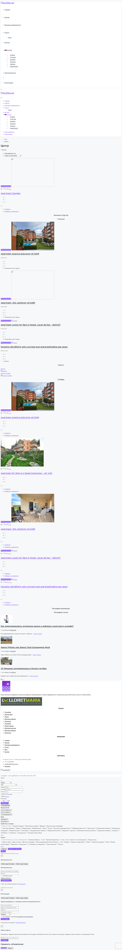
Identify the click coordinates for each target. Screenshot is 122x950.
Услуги (7, 32)
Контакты (7, 766)
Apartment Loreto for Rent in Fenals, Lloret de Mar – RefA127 (31, 325)
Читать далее (37, 634)
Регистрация (9, 83)
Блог (10, 37)
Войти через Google (22, 864)
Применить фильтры (15, 849)
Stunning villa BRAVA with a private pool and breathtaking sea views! (34, 347)
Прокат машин (9, 726)
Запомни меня (7, 876)
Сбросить (4, 849)
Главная (7, 10)
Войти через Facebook (8, 864)
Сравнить (7, 209)
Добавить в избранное (11, 211)
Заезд (2, 787)
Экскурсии (8, 721)
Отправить (5, 940)
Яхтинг (7, 717)
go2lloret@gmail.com (11, 764)
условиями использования (24, 916)
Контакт (7, 42)
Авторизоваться (10, 73)
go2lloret (13, 651)
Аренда (7, 17)
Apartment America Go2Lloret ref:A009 (20, 254)
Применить (5, 803)
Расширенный (6, 805)
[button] (2, 835)
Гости (2, 792)
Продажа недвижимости (13, 25)
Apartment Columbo (10, 193)
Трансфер (8, 712)
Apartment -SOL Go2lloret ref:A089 (18, 303)
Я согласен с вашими (18, 916)
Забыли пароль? (6, 878)
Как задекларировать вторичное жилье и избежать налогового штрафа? (37, 626)
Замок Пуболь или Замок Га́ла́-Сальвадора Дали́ (25, 647)
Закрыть (10, 948)
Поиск (3, 851)
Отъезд (3, 789)
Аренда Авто (8, 714)
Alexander (13, 630)
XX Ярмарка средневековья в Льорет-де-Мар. (24, 668)
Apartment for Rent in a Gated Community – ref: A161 (26, 473)
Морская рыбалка (10, 719)
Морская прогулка (10, 728)
